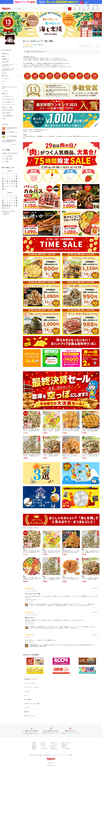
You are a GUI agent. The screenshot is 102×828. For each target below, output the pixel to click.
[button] (96, 6)
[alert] (61, 51)
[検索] (69, 8)
